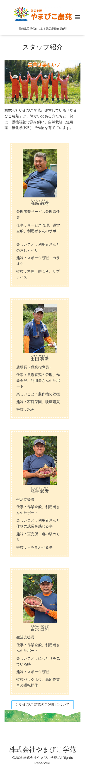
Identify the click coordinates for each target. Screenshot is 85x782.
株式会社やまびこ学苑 (42, 749)
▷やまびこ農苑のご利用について (42, 704)
